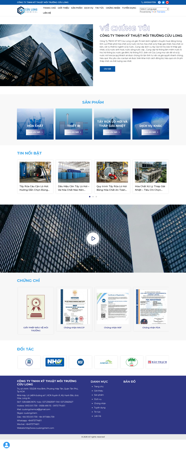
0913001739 (150, 2)
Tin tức (97, 412)
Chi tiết (107, 69)
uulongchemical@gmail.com (36, 409)
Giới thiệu (98, 391)
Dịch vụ (97, 399)
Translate (161, 12)
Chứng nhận (100, 403)
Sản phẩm (99, 395)
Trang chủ (98, 386)
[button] (89, 196)
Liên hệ (97, 416)
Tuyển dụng (99, 407)
